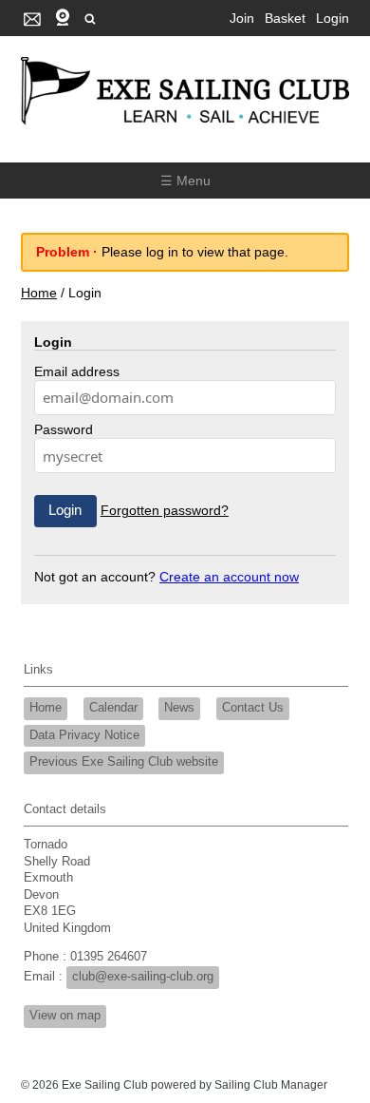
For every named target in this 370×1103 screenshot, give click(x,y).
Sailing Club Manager (270, 1085)
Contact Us (253, 707)
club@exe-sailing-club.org (142, 976)
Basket (285, 18)
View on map (65, 1015)
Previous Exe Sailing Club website (123, 762)
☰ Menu (185, 180)
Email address (77, 371)
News (179, 707)
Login (332, 18)
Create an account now (229, 576)
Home (39, 292)
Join (242, 18)
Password (63, 429)
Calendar (113, 707)
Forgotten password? (165, 510)
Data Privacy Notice (84, 735)
